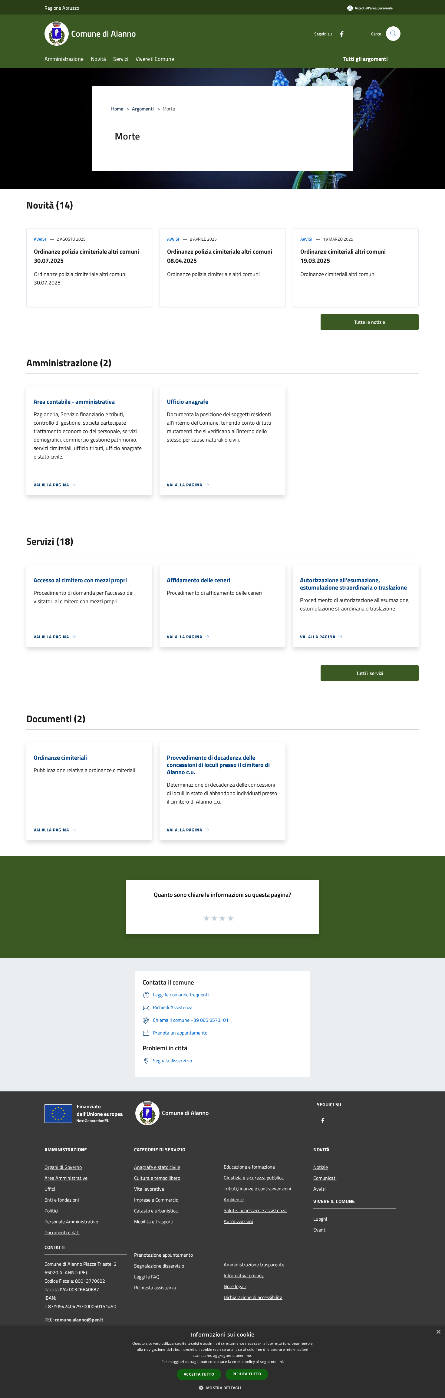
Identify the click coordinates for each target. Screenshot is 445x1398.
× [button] (438, 1332)
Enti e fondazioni (61, 1199)
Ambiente (234, 1199)
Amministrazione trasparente (254, 1264)
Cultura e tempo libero (157, 1178)
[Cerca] (393, 33)
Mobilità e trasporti (153, 1221)
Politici (51, 1210)
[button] (222, 1388)
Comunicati (325, 1178)
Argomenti (143, 108)
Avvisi (40, 239)
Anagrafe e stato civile (157, 1167)
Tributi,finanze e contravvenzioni (257, 1188)
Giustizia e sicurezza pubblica (254, 1177)
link (281, 1361)
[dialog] (222, 1362)
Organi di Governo (63, 1167)
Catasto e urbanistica (156, 1210)
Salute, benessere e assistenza (255, 1210)
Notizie (320, 1167)
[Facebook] (339, 33)
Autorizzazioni (238, 1221)
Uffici (49, 1188)
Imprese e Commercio (156, 1199)
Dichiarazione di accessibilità (253, 1297)
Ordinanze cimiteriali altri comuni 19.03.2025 (343, 256)
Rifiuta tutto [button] (246, 1374)
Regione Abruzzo (61, 8)
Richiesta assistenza (155, 1287)
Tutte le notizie (369, 322)
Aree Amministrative (65, 1178)
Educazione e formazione (249, 1166)
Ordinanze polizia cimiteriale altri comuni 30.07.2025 (86, 256)
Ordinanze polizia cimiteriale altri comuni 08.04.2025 (219, 256)
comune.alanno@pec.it (79, 1319)
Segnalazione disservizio (159, 1265)
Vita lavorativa (149, 1188)
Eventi (320, 1229)
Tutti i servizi (369, 673)
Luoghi (320, 1218)
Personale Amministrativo (71, 1221)
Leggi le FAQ (147, 1276)
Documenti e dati (62, 1232)
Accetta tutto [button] (199, 1374)
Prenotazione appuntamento (163, 1254)
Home (117, 108)
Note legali (235, 1286)
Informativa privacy (244, 1275)
